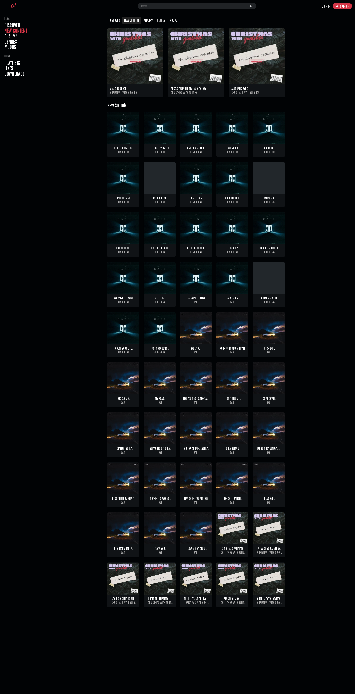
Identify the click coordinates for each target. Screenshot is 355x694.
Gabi (196, 302)
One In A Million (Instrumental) (196, 149)
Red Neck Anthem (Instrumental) (123, 550)
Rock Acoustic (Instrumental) (159, 350)
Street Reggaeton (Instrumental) (123, 149)
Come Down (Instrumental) (269, 400)
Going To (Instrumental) (269, 149)
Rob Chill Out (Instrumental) (123, 249)
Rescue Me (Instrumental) (123, 400)
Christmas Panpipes (232, 548)
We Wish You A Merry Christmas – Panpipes (269, 550)
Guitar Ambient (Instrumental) (269, 300)
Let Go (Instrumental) (268, 448)
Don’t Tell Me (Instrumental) (232, 400)
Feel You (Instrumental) (196, 398)
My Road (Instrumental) (159, 400)
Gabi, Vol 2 (232, 298)
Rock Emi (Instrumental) (269, 350)
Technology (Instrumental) (232, 249)
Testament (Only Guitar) (123, 450)
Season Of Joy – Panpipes (232, 600)
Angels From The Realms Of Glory (188, 88)
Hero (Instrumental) (123, 498)
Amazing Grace (118, 88)
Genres (10, 41)
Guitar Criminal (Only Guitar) (196, 450)
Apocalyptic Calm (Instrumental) (123, 300)
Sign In (326, 6)
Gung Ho (121, 152)
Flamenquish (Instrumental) (232, 149)
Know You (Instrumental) (159, 550)
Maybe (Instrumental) (196, 498)
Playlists (12, 62)
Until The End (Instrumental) (159, 199)
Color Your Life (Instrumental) (123, 350)
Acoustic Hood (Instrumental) (232, 199)
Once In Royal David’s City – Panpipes (268, 600)
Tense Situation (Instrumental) (232, 500)
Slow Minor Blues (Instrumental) (196, 550)
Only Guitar (232, 448)
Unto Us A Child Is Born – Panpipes (123, 600)
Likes (8, 68)
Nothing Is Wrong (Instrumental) (159, 500)
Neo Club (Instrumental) (159, 300)
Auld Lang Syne (239, 88)
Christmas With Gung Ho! (124, 92)
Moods (10, 47)
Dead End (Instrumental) (269, 500)
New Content (15, 30)
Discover (12, 25)
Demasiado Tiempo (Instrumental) (196, 300)
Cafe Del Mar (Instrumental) (123, 199)
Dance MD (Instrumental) (269, 200)
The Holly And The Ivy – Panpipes (196, 600)
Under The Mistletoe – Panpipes (159, 600)
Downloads (14, 73)
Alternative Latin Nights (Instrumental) (159, 149)
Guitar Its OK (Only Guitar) (159, 450)
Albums (10, 36)
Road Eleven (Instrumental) (196, 199)
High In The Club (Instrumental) (159, 249)
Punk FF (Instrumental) (232, 348)
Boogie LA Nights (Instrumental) (269, 249)
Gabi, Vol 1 (196, 348)
